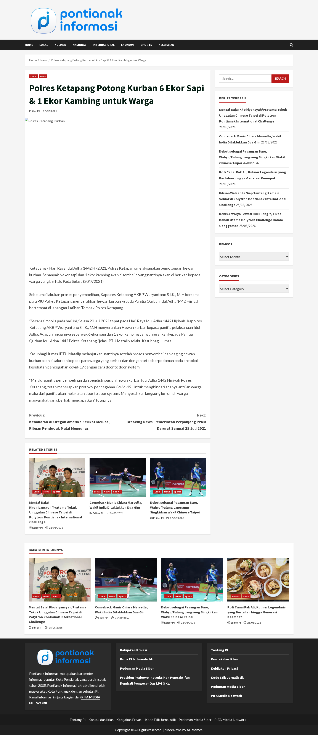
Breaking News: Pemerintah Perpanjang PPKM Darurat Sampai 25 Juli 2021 (166, 422)
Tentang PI (219, 650)
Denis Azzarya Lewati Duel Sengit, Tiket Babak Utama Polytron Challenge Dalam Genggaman (251, 220)
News (43, 76)
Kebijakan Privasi (133, 650)
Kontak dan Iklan (224, 659)
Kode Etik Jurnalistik (136, 659)
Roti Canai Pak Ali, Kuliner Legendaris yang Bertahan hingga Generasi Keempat (256, 612)
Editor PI (34, 111)
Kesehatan (166, 45)
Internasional (104, 45)
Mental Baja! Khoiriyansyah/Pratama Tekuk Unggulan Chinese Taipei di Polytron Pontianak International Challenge (55, 512)
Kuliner (60, 45)
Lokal (43, 45)
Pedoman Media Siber (137, 668)
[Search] (291, 45)
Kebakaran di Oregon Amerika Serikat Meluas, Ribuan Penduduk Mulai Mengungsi (69, 422)
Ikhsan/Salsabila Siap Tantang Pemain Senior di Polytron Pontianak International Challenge (252, 199)
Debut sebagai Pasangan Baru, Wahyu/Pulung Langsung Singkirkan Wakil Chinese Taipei (175, 507)
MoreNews (172, 730)
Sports (146, 45)
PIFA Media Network (226, 695)
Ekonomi (127, 45)
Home (29, 45)
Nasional (79, 45)
